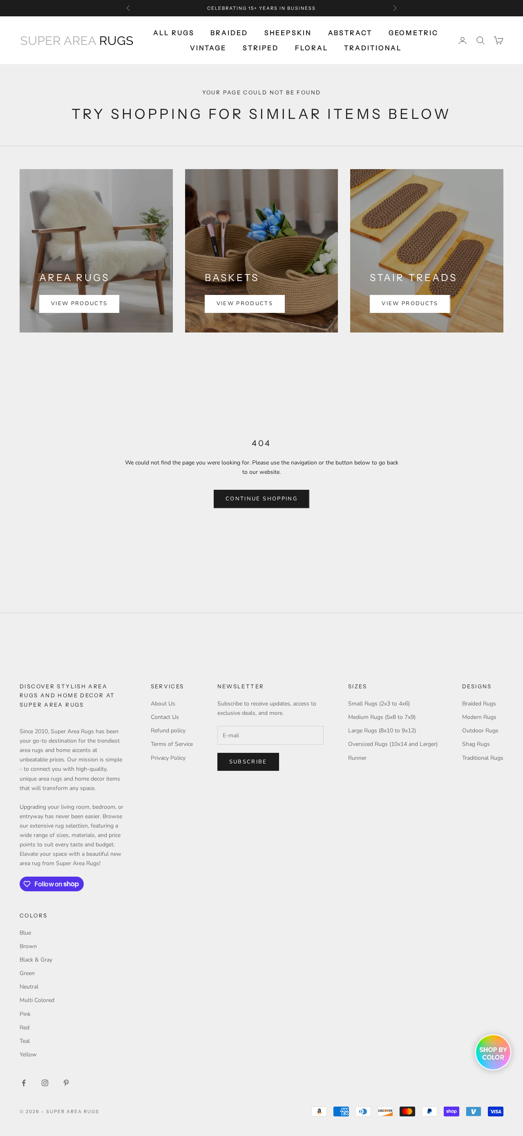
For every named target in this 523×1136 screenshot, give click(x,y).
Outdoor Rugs (480, 730)
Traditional (373, 48)
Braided (229, 33)
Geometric (413, 33)
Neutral (29, 987)
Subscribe (248, 762)
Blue (25, 933)
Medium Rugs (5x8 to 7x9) (382, 717)
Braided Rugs (479, 703)
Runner (357, 758)
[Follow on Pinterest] (66, 1083)
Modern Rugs (479, 717)
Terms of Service (172, 744)
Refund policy (168, 730)
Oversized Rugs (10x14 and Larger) (393, 744)
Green (27, 973)
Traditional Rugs (482, 758)
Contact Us (165, 717)
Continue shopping (261, 498)
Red (24, 1027)
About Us (163, 703)
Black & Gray (36, 960)
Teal (25, 1041)
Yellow (28, 1054)
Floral (311, 48)
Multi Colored (37, 1000)
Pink (25, 1014)
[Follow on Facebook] (24, 1083)
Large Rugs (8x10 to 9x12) (382, 730)
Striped (261, 48)
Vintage (208, 48)
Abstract (350, 33)
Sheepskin (288, 33)
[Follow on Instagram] (45, 1083)
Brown (28, 946)
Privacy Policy (168, 758)
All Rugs (173, 33)
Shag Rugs (476, 744)
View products (79, 303)
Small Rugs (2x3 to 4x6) (379, 703)
